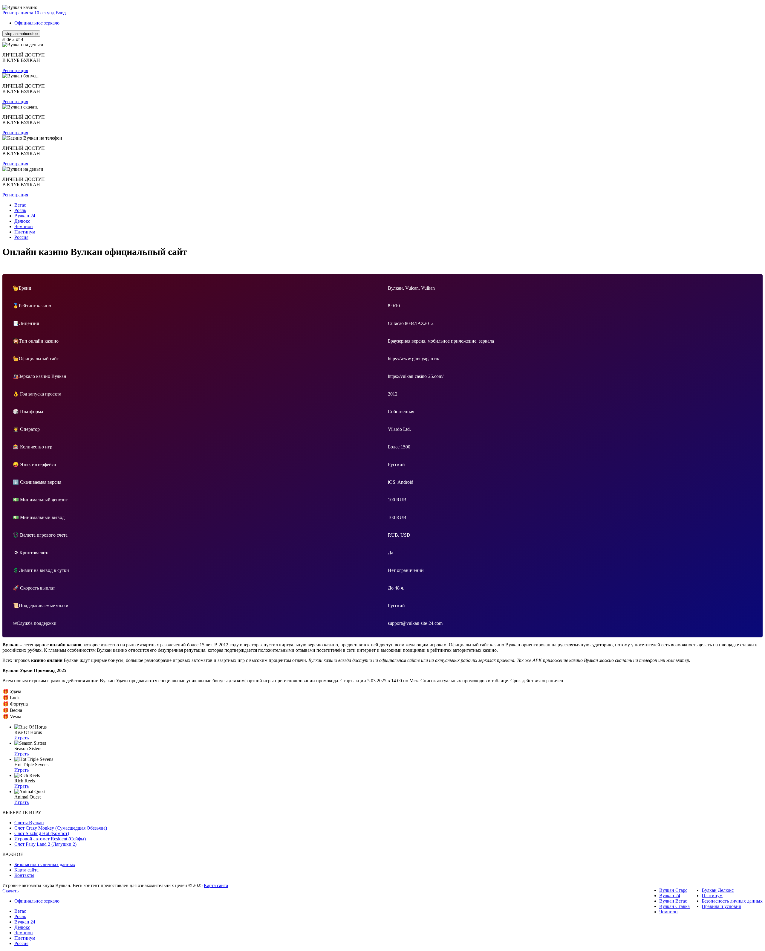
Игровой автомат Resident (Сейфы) (50, 838)
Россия (21, 943)
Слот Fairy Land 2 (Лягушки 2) (45, 844)
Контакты (24, 875)
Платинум (712, 895)
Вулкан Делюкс (718, 890)
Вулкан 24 (669, 895)
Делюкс (22, 927)
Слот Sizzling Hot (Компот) (41, 833)
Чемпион (668, 911)
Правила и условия (721, 906)
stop (21, 33)
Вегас (20, 911)
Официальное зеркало (36, 22)
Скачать (10, 890)
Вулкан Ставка (674, 906)
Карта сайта (26, 869)
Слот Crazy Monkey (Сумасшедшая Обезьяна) (60, 828)
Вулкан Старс (673, 890)
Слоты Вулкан (29, 822)
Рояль (20, 916)
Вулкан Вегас (673, 900)
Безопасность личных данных (44, 864)
